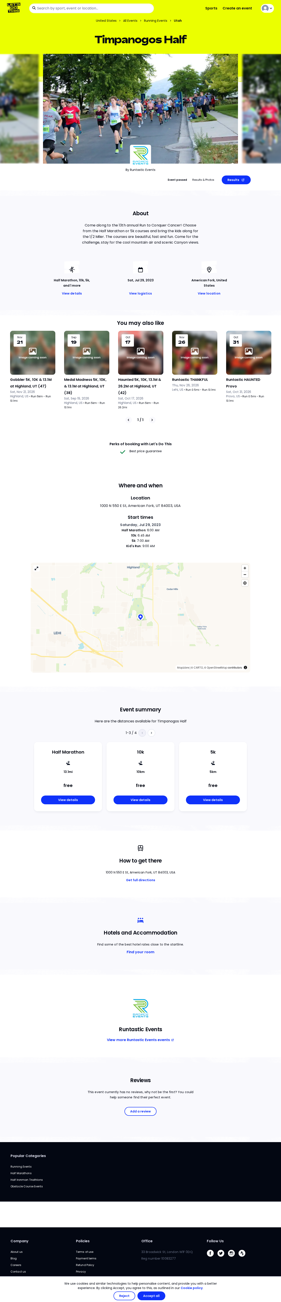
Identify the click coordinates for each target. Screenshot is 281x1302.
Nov (19, 337)
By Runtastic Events (140, 170)
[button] (140, 617)
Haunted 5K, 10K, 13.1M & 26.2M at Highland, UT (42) (139, 386)
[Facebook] (212, 1257)
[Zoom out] (245, 574)
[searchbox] (91, 8)
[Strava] (243, 1257)
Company (20, 1241)
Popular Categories (28, 1155)
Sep (73, 337)
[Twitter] (222, 1257)
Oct (128, 337)
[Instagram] (233, 1257)
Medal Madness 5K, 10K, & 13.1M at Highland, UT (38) (85, 386)
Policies (83, 1241)
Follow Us (215, 1241)
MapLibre (183, 667)
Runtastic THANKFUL (190, 379)
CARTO (198, 667)
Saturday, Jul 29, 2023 (140, 524)
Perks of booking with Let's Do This (141, 444)
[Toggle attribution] (245, 667)
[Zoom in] (245, 568)
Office (147, 1241)
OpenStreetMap (217, 667)
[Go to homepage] (14, 8)
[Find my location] (245, 583)
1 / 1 (140, 419)
